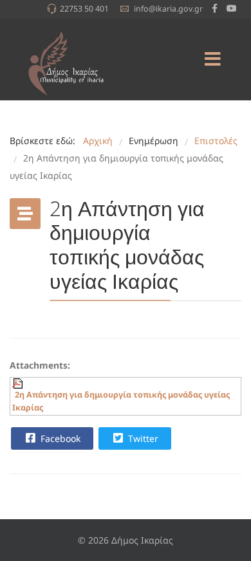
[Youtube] (232, 8)
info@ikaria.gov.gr (168, 8)
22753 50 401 (84, 8)
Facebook (59, 438)
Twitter (142, 438)
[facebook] (215, 8)
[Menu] (212, 59)
